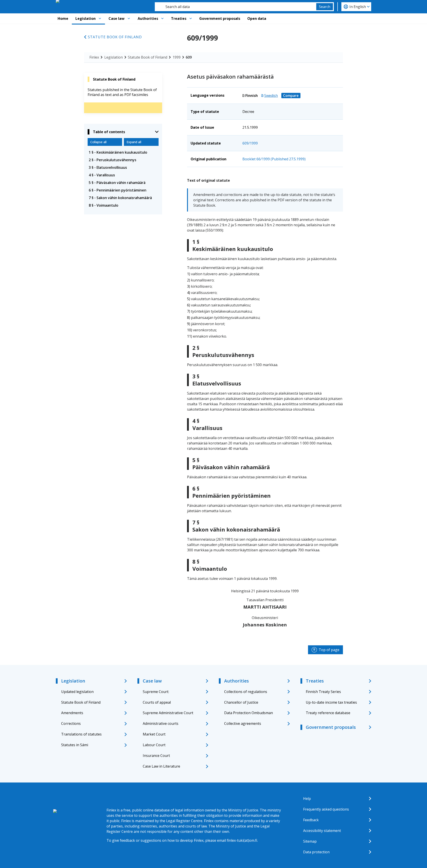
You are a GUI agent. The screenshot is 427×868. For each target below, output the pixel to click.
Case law (117, 18)
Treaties (178, 18)
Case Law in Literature (161, 766)
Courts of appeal (157, 702)
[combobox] (235, 6)
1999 (177, 57)
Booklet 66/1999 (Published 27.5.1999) (274, 159)
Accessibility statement (322, 830)
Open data (256, 18)
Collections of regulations (245, 691)
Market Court (154, 734)
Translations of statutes (81, 734)
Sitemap (310, 841)
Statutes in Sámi (74, 744)
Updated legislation (77, 691)
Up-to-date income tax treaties (331, 702)
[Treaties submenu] (190, 18)
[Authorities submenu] (162, 18)
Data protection (316, 852)
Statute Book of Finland (115, 37)
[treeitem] (123, 152)
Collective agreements (242, 723)
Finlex (94, 57)
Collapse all (98, 142)
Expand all (134, 142)
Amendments (72, 712)
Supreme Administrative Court (168, 712)
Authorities (148, 18)
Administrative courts (160, 723)
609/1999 (250, 143)
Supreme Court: (156, 691)
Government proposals (219, 18)
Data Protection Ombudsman (248, 712)
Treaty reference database (328, 712)
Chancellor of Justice (241, 702)
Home (63, 18)
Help (307, 798)
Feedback (311, 819)
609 (189, 57)
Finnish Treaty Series (323, 691)
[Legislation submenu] (100, 18)
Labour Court (154, 744)
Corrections (71, 723)
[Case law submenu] (128, 18)
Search (324, 6)
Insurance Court (156, 755)
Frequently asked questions (326, 809)
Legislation (85, 18)
